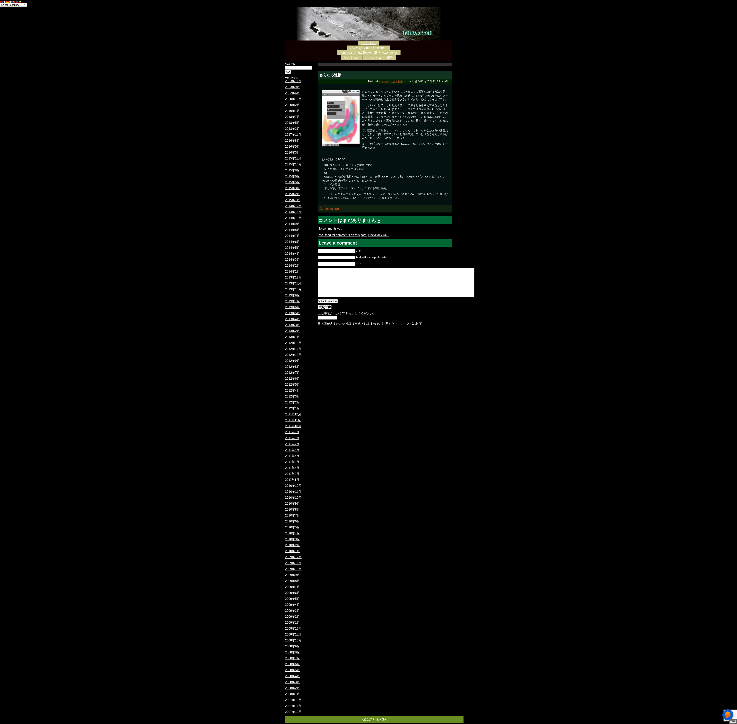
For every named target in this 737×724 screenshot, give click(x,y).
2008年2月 (292, 688)
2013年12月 (293, 277)
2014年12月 (293, 206)
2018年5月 (292, 122)
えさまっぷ (351, 57)
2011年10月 (293, 426)
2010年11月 (293, 491)
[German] (7, 2)
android (385, 81)
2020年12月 (293, 99)
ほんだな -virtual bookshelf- (368, 48)
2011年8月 (292, 438)
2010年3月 (292, 539)
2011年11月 (293, 420)
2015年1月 (292, 200)
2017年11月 (293, 134)
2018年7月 (292, 116)
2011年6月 (292, 450)
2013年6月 (292, 307)
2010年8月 (292, 509)
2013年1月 (292, 337)
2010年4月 (292, 533)
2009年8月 (292, 581)
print (733, 721)
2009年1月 (292, 622)
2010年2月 (292, 545)
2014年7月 (292, 235)
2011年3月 (292, 467)
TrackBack (378, 235)
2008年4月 (292, 676)
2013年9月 (292, 295)
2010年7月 (292, 515)
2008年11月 (293, 634)
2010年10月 (293, 497)
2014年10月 (293, 218)
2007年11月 (293, 705)
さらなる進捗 (330, 75)
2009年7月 (292, 586)
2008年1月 (292, 694)
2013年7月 (292, 301)
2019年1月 (292, 110)
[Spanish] (19, 2)
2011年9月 (292, 432)
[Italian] (10, 2)
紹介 (390, 57)
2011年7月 (292, 444)
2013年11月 (293, 283)
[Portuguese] (13, 2)
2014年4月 (292, 253)
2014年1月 (292, 271)
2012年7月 (292, 372)
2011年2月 (292, 473)
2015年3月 (292, 188)
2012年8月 (292, 366)
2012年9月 (292, 360)
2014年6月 (292, 241)
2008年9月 (292, 646)
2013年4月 (292, 319)
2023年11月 (293, 81)
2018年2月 (292, 128)
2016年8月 (292, 140)
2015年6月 (292, 176)
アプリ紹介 (368, 43)
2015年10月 (293, 164)
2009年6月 (292, 592)
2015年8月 (292, 170)
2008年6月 (292, 664)
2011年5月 (292, 456)
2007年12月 (293, 700)
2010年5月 (292, 527)
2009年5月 (292, 598)
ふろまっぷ (373, 57)
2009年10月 (293, 569)
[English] (1, 2)
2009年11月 (293, 563)
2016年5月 (292, 146)
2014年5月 (292, 247)
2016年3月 (292, 152)
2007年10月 (293, 711)
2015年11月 (293, 158)
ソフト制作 (396, 81)
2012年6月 (292, 378)
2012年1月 (292, 408)
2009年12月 (293, 557)
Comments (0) (329, 208)
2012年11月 (293, 348)
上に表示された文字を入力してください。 (347, 313)
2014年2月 (292, 265)
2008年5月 (292, 670)
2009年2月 (292, 616)
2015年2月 (292, 194)
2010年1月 (292, 551)
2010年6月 (292, 521)
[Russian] (16, 2)
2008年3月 (292, 682)
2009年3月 (292, 610)
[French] (4, 2)
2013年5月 (292, 313)
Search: (290, 64)
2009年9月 (292, 575)
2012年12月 (293, 343)
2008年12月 (293, 628)
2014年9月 (292, 224)
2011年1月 (292, 479)
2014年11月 (293, 212)
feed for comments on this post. (342, 235)
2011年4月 (292, 462)
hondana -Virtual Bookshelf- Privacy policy (368, 52)
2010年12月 (293, 485)
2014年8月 (292, 229)
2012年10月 (293, 354)
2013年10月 (293, 289)
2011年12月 (293, 414)
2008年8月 (292, 652)
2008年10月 (293, 640)
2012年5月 (292, 384)
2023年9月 (292, 87)
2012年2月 (292, 402)
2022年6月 (292, 93)
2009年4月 (292, 604)
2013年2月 (292, 331)
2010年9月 (292, 503)
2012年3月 (292, 396)
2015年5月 (292, 182)
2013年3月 (292, 325)
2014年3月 (292, 259)
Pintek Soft (368, 23)
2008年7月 (292, 658)
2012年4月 (292, 390)
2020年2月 (292, 105)
